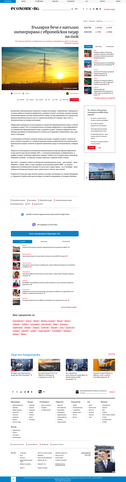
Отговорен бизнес (46, 410)
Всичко (118, 1)
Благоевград (18, 321)
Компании (32, 405)
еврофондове (44, 444)
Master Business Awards (108, 415)
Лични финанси (61, 407)
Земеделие (16, 417)
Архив (99, 147)
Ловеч (55, 324)
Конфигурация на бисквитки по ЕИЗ (60, 464)
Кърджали (34, 324)
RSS (44, 392)
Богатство (91, 410)
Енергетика (99, 21)
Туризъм (15, 419)
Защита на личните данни (45, 453)
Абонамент (41, 455)
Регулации (32, 419)
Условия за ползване (61, 460)
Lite (87, 1)
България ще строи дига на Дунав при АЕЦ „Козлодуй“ (20, 374)
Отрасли (31, 407)
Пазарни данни (17, 437)
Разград (54, 327)
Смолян (24, 331)
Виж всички (112, 354)
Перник (27, 327)
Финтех (75, 417)
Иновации (32, 410)
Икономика (7, 1)
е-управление (76, 410)
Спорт (90, 417)
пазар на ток (38, 204)
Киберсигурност (77, 412)
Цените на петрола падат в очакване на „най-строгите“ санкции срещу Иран (104, 82)
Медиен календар (42, 468)
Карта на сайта (59, 455)
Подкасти (104, 407)
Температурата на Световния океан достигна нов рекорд (104, 64)
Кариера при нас (42, 460)
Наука (90, 405)
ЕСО (28, 204)
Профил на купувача (25, 464)
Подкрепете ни (42, 464)
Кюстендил (46, 324)
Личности (91, 412)
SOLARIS (104, 422)
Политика (60, 405)
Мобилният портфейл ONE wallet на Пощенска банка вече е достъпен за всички (101, 177)
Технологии (70, 1)
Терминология (16, 430)
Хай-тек (75, 415)
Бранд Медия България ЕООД (26, 460)
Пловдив (45, 327)
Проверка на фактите (61, 453)
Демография (60, 410)
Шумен (16, 334)
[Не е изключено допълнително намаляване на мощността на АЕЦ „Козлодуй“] (77, 365)
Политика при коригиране (45, 458)
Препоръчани (66, 241)
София (33, 331)
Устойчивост (39, 1)
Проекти (102, 1)
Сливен (16, 331)
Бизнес (24, 1)
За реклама (23, 453)
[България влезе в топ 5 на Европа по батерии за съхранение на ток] (16, 301)
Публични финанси (18, 405)
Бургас (28, 321)
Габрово (16, 324)
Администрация (61, 422)
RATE (103, 410)
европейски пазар (46, 200)
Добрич (25, 324)
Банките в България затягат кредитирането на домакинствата (45, 247)
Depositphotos (67, 480)
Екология (59, 419)
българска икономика (18, 444)
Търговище (56, 331)
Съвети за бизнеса (46, 405)
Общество (55, 1)
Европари (15, 407)
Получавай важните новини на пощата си (93, 391)
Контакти (22, 458)
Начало (85, 21)
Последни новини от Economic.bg (104, 98)
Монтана (63, 324)
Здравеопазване (61, 415)
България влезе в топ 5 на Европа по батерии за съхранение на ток (45, 300)
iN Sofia (104, 417)
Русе (62, 327)
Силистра (70, 327)
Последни (22, 241)
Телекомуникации (78, 407)
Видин (59, 321)
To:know (15, 432)
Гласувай (91, 147)
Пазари (31, 412)
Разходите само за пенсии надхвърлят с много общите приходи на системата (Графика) (48, 266)
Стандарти (44, 407)
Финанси (31, 415)
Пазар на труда (17, 422)
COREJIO (104, 412)
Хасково (66, 331)
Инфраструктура (17, 410)
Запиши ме (112, 392)
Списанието (16, 435)
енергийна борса (17, 204)
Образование (61, 412)
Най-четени (44, 241)
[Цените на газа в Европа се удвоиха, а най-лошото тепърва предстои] (104, 365)
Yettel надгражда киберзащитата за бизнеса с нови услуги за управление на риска (103, 92)
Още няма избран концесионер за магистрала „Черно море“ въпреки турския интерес (48, 274)
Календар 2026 (106, 405)
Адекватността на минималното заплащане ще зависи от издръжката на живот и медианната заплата (48, 292)
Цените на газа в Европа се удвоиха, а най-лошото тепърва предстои (103, 375)
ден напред (32, 200)
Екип (21, 455)
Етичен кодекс (59, 458)
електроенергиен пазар (64, 200)
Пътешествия (92, 407)
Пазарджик (17, 327)
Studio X (69, 479)
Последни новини (109, 9)
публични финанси (33, 444)
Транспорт (15, 415)
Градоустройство (62, 417)
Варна (36, 321)
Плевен (35, 327)
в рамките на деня (18, 200)
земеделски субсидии (57, 444)
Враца (67, 321)
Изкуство (91, 415)
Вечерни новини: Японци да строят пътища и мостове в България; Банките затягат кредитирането (104, 55)
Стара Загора (44, 331)
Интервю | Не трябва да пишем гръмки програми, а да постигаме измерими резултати (47, 283)
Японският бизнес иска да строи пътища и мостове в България (44, 256)
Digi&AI (96, 173)
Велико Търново (48, 321)
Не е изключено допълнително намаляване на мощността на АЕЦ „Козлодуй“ (76, 376)
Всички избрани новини (69, 307)
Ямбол (23, 334)
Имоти (31, 417)
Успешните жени (106, 419)
